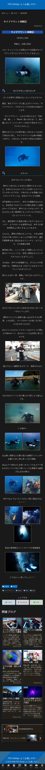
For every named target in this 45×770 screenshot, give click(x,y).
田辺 (26, 590)
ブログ (14, 586)
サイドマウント (9, 590)
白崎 (33, 590)
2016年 (6, 586)
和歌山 (19, 590)
